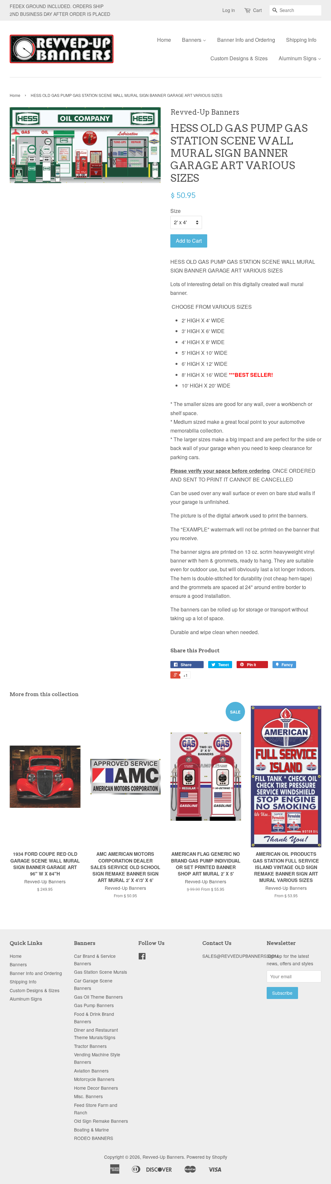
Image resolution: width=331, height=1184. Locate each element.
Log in (228, 10)
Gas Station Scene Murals (100, 972)
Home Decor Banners (96, 1088)
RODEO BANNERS (93, 1138)
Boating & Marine (91, 1129)
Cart (257, 10)
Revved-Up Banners (163, 1157)
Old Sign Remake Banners (101, 1121)
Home (164, 39)
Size (175, 211)
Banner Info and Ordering (246, 39)
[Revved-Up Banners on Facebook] (142, 957)
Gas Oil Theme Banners (98, 996)
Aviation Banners (91, 1070)
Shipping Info (301, 39)
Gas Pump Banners (94, 1005)
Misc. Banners (88, 1096)
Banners (192, 39)
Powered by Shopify (207, 1157)
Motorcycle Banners (94, 1079)
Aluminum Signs (298, 58)
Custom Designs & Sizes (239, 58)
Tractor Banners (90, 1046)
